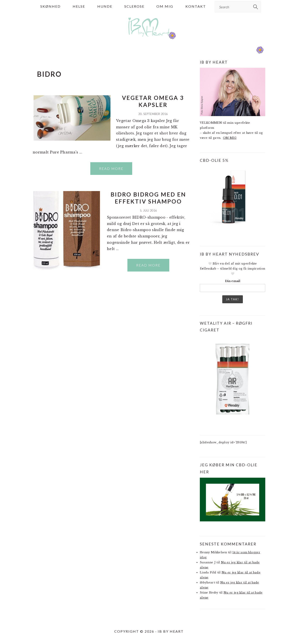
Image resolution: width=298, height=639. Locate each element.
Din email (232, 281)
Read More (111, 168)
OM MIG (229, 137)
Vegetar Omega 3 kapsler (153, 101)
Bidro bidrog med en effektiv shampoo (148, 198)
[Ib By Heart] (149, 39)
